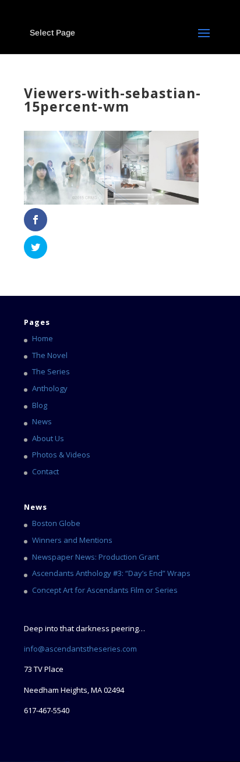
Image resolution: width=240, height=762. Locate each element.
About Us (48, 438)
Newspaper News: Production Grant (95, 557)
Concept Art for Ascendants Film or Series (105, 590)
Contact (45, 471)
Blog (39, 405)
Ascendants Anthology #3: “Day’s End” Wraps (111, 573)
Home (42, 338)
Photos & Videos (61, 454)
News (42, 421)
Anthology (50, 388)
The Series (51, 371)
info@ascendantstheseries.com (80, 648)
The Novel (50, 355)
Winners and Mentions (72, 540)
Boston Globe (56, 523)
